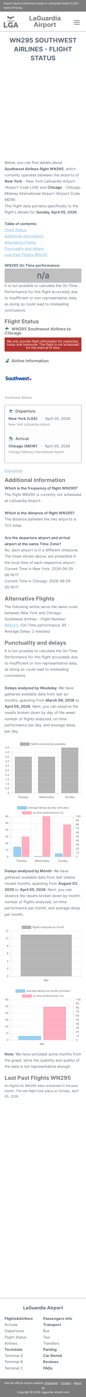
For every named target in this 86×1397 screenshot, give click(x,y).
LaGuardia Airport (45, 21)
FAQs (48, 1368)
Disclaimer (51, 1383)
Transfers (51, 1343)
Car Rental (52, 1355)
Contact (66, 1383)
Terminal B (14, 1361)
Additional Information (24, 236)
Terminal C (14, 1368)
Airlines (11, 1343)
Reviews (50, 1361)
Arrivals (11, 1324)
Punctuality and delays (24, 248)
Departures (14, 1331)
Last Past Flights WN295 (26, 254)
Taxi (46, 1337)
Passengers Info (57, 1318)
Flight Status (15, 230)
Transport (52, 1324)
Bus (46, 1331)
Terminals (13, 1349)
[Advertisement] (43, 112)
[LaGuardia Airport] (11, 22)
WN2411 (11, 625)
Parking (50, 1349)
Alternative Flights (20, 242)
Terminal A (14, 1355)
